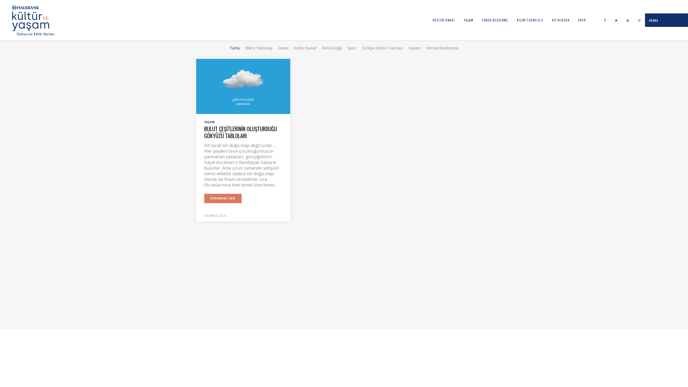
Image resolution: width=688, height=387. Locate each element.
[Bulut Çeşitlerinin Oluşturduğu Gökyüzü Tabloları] (243, 86)
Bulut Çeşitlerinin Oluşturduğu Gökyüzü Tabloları (240, 132)
